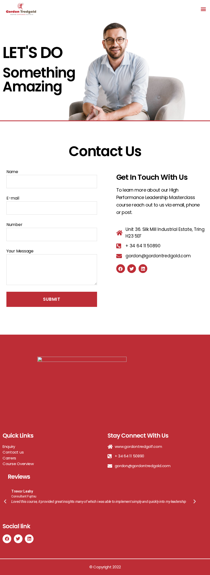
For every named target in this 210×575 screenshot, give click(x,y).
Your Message (20, 251)
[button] (203, 9)
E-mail (12, 198)
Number (14, 225)
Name (12, 172)
